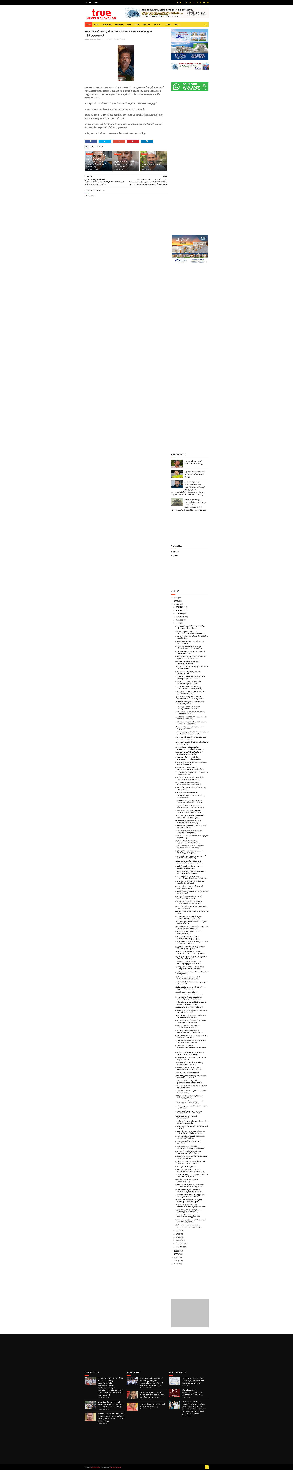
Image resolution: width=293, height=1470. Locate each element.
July (178, 623)
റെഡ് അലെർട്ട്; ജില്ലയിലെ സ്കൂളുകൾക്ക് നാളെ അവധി (191, 892)
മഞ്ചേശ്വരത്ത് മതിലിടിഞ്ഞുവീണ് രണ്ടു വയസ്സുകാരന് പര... (191, 1157)
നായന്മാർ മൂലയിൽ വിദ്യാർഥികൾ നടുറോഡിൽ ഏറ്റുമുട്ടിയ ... (189, 753)
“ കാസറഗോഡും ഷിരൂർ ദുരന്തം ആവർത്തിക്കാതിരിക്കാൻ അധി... (188, 811)
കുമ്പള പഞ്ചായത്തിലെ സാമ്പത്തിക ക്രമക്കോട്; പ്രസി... (190, 712)
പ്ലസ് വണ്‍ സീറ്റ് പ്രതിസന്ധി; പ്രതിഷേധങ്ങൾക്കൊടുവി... (187, 1026)
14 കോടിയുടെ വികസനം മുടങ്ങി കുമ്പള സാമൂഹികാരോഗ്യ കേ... (191, 1016)
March (179, 1240)
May (177, 1234)
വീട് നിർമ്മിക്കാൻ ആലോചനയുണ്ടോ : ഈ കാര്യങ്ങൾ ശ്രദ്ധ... (191, 942)
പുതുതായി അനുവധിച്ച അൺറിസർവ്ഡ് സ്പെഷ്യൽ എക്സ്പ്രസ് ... (191, 1175)
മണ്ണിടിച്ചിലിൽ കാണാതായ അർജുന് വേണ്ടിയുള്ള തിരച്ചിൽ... (189, 851)
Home (86, 2)
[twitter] (180, 2)
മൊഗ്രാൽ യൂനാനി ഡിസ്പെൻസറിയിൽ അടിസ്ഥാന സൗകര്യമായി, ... (191, 733)
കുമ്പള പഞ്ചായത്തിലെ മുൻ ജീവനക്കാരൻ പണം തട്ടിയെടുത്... (189, 783)
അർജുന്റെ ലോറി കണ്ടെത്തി (186, 792)
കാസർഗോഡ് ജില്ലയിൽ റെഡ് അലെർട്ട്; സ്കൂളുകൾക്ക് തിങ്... (188, 962)
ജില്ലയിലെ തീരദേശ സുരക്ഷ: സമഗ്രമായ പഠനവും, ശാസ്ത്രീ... (189, 1226)
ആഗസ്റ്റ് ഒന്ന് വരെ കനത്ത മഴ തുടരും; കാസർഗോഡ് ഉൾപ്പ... (190, 692)
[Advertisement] (198, 76)
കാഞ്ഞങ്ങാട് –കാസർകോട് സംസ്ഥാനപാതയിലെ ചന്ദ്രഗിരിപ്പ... (190, 768)
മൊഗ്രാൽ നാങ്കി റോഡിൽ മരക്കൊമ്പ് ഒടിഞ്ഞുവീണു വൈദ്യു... (190, 857)
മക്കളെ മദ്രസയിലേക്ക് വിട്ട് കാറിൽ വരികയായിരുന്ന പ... (189, 887)
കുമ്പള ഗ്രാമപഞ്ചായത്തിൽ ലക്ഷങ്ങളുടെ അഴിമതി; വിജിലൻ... (189, 748)
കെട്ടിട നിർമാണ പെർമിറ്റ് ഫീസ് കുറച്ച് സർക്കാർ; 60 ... (190, 788)
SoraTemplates (95, 1467)
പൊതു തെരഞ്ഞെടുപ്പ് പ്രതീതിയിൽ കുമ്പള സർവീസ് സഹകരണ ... (189, 967)
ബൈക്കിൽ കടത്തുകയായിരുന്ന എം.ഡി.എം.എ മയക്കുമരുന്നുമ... (189, 1068)
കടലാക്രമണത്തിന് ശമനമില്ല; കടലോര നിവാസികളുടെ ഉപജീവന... (191, 927)
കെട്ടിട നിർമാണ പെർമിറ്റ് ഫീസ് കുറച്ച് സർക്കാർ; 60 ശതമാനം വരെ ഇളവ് (193, 1380)
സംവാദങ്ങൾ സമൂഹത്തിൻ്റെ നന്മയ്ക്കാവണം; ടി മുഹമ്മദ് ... (188, 758)
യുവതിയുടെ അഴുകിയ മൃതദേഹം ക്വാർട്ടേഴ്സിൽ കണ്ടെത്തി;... (188, 1210)
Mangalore (107, 24)
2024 (176, 604)
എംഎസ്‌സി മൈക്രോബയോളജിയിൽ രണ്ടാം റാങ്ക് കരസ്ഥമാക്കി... (190, 1041)
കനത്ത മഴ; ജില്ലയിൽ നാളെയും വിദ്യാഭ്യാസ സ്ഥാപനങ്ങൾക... (189, 647)
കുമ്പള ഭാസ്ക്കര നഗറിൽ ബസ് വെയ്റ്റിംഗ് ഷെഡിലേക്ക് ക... (191, 922)
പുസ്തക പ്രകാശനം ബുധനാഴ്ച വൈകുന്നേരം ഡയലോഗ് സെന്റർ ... (190, 806)
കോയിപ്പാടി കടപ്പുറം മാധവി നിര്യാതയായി (186, 1117)
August (179, 620)
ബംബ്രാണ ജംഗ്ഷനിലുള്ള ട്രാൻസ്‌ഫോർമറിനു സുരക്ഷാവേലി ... (191, 1205)
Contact (96, 2)
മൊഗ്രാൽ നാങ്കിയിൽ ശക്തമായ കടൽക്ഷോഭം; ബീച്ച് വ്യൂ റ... (188, 1152)
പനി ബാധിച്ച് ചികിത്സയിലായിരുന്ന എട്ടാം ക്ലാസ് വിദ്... (191, 983)
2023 (176, 1251)
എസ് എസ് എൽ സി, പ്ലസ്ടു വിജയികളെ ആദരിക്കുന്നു (191, 743)
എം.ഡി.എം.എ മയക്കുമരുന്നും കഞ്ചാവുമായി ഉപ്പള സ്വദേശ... (189, 1031)
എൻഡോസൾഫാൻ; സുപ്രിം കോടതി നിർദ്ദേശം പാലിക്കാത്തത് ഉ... (190, 1162)
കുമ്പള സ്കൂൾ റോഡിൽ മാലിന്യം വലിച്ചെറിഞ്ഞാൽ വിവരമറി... (188, 707)
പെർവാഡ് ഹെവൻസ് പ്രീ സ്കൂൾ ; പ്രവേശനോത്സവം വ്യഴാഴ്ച (188, 917)
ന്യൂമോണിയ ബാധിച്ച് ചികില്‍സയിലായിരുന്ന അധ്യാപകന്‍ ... (191, 1047)
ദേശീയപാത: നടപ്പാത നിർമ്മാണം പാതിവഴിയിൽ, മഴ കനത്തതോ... (188, 902)
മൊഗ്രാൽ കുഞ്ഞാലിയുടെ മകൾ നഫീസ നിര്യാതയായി (188, 897)
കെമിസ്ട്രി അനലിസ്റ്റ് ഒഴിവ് (185, 1166)
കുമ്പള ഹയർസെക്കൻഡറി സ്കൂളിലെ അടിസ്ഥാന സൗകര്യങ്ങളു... (189, 846)
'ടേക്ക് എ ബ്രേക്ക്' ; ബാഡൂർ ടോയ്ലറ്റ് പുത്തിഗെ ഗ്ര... (190, 796)
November (180, 610)
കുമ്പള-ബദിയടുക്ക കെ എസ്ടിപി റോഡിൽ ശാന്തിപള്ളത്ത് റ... (191, 667)
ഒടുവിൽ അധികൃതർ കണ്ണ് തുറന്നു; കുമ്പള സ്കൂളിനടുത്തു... (189, 867)
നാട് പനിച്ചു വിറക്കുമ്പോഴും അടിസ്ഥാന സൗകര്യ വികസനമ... (190, 1076)
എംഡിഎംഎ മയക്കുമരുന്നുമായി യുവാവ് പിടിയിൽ (191, 1127)
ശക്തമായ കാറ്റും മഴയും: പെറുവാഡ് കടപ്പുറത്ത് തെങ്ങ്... (190, 652)
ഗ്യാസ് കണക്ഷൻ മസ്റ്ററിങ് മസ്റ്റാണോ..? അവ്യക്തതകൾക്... (191, 1036)
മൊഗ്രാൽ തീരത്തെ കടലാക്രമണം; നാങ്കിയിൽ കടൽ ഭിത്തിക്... (189, 1053)
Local (96, 24)
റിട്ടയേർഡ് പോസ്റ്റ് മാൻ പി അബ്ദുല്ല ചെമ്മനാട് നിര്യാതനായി (125, 164)
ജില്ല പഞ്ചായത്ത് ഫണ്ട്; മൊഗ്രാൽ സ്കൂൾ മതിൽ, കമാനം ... (190, 988)
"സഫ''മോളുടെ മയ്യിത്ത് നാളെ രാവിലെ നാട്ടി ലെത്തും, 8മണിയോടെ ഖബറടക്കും (153, 1395)
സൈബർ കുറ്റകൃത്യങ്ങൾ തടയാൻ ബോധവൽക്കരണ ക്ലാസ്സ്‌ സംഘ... (190, 1185)
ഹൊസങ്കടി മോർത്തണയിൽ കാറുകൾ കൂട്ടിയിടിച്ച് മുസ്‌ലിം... (190, 1221)
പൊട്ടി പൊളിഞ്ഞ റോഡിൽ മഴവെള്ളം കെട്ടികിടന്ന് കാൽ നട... (190, 1137)
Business (176, 552)
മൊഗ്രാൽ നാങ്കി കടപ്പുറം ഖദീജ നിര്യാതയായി (188, 672)
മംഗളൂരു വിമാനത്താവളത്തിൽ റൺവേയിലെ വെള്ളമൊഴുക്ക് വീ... (189, 1215)
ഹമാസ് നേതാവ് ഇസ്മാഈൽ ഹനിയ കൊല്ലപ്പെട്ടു (189, 642)
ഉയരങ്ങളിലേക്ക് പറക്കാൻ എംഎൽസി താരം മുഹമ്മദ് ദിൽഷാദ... (190, 872)
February (180, 1243)
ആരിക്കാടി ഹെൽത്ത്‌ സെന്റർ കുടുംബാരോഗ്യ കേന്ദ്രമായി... (188, 841)
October (179, 613)
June (178, 1230)
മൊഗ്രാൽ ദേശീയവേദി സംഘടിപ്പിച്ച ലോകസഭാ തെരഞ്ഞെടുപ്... (189, 778)
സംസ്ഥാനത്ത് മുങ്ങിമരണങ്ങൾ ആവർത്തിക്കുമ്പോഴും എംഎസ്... (189, 1190)
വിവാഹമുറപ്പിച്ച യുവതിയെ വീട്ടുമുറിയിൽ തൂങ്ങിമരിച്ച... (191, 637)
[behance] (193, 2)
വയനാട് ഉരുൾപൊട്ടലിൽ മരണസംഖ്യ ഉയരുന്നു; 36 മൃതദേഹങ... (191, 657)
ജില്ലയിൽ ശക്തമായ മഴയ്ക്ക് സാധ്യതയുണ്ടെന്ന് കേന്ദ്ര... (187, 978)
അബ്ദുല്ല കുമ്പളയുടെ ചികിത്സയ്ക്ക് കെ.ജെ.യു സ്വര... (189, 702)
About (90, 2)
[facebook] (177, 2)
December (180, 607)
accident (89, 154)
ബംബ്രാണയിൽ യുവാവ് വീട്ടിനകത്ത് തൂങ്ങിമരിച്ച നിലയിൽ (190, 882)
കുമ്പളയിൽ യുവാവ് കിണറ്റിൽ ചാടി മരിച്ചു (193, 462)
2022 (176, 1254)
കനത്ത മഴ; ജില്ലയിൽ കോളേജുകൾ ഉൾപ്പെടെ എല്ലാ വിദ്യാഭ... (190, 677)
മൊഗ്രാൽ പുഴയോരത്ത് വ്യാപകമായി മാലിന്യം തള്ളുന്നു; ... (190, 717)
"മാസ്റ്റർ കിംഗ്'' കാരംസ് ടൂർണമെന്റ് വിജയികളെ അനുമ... (189, 1096)
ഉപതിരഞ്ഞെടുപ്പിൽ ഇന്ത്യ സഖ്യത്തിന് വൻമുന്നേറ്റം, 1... (191, 972)
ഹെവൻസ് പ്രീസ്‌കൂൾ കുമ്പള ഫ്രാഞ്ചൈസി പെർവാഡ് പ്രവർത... (191, 877)
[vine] (197, 2)
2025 (176, 601)
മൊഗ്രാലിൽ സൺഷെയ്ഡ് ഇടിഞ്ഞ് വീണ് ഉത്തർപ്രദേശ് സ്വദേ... (190, 1195)
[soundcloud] (207, 2)
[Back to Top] (207, 1467)
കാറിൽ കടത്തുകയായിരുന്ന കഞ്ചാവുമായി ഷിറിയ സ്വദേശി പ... (191, 993)
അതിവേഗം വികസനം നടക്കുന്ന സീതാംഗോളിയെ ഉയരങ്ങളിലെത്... (190, 952)
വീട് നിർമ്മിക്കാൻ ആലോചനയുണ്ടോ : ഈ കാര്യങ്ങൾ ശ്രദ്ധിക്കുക (192, 1392)
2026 (176, 597)
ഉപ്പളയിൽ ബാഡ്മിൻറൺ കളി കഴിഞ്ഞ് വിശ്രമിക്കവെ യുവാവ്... (190, 947)
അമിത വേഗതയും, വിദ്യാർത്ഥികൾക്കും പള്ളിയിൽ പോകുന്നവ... (191, 722)
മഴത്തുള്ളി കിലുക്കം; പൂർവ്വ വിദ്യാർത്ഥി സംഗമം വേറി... (191, 1091)
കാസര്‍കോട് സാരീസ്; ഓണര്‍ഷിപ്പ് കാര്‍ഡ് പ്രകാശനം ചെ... (189, 1063)
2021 (176, 1257)
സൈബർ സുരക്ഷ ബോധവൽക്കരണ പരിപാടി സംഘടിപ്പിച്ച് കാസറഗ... (190, 1132)
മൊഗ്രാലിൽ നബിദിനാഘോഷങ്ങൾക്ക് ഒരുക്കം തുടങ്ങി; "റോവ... (190, 738)
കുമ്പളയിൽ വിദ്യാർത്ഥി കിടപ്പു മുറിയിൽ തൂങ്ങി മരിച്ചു (194, 474)
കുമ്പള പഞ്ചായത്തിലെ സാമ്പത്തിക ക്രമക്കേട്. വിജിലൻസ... (190, 627)
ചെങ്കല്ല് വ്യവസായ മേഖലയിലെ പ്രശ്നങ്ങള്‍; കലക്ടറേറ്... (189, 831)
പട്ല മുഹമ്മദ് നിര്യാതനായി (187, 1072)
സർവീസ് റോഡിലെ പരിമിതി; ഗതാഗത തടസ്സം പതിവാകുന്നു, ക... (190, 1003)
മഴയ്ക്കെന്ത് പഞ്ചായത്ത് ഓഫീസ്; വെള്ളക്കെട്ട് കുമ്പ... (189, 932)
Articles (146, 24)
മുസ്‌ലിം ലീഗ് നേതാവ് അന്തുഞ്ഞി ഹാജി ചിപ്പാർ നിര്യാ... (191, 1058)
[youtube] (200, 2)
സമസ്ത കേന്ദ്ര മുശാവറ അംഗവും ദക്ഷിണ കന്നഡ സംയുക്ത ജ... (188, 1112)
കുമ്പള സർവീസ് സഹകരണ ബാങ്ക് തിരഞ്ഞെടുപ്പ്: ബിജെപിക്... (189, 1101)
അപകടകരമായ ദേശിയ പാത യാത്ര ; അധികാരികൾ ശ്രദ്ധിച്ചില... (190, 816)
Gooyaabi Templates (115, 1467)
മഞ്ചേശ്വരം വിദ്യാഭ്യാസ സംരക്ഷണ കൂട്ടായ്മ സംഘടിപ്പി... (191, 1011)
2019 (176, 1264)
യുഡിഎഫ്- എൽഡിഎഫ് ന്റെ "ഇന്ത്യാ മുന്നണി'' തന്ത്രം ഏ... (191, 957)
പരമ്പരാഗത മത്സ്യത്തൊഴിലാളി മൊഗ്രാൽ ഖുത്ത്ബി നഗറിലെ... (189, 862)
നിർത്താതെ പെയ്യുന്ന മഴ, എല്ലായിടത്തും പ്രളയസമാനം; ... (190, 632)
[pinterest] (204, 2)
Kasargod (119, 24)
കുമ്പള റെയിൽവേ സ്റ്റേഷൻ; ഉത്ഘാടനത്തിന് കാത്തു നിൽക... (189, 1081)
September (180, 616)
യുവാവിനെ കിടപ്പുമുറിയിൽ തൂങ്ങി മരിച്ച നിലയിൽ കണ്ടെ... (191, 907)
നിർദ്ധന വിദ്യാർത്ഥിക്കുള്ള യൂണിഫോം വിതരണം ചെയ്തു (191, 763)
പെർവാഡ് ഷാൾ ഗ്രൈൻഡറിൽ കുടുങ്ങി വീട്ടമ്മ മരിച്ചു (191, 836)
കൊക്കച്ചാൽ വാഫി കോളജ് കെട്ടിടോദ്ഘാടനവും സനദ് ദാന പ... (190, 1147)
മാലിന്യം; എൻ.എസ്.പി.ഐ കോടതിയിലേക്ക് (186, 1180)
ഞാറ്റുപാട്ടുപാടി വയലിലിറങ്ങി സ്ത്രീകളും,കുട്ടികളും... (187, 662)
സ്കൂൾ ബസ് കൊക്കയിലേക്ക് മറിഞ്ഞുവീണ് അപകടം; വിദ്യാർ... (191, 1122)
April (178, 1237)
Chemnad (117, 154)
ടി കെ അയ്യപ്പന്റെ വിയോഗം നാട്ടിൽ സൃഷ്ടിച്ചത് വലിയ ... (190, 728)
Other (137, 24)
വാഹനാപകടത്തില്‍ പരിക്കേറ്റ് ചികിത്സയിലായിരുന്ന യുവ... (187, 937)
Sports (177, 24)
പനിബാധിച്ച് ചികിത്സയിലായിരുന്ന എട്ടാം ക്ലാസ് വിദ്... (191, 1106)
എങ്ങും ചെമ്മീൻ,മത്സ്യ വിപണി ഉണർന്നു (188, 1142)
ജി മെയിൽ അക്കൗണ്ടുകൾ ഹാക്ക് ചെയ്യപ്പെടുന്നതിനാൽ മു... (188, 821)
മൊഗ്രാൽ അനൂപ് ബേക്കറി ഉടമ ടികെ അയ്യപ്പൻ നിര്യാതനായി (190, 1021)
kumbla (144, 154)
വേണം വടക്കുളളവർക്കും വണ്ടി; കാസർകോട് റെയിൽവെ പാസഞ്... (190, 1170)
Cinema (168, 24)
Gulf (129, 24)
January (179, 1246)
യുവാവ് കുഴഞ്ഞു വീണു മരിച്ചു (152, 165)
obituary (122, 39)
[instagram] (186, 2)
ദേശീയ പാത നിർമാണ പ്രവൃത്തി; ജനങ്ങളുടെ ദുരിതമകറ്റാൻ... (188, 1200)
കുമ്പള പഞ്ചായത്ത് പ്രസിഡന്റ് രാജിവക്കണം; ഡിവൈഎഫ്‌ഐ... (189, 687)
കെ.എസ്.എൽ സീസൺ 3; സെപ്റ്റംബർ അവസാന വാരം (191, 1086)
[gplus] (190, 2)
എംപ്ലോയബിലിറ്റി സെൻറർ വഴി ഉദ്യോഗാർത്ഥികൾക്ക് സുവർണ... (189, 697)
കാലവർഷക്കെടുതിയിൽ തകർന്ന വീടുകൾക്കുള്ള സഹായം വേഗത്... (189, 801)
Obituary (157, 24)
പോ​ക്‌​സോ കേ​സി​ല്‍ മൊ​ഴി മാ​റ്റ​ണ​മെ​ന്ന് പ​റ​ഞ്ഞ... (191, 912)
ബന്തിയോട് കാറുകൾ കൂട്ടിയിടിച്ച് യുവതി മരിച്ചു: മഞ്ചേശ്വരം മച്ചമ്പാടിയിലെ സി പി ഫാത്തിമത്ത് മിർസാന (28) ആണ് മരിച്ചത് (188, 504)
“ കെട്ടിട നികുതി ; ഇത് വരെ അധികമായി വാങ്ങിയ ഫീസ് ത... (191, 773)
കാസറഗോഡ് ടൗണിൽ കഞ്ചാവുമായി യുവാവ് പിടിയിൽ (190, 826)
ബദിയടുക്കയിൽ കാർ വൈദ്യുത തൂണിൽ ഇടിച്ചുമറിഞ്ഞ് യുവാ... (188, 998)
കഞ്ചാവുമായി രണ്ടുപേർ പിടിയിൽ (189, 1007)
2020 (176, 1260)
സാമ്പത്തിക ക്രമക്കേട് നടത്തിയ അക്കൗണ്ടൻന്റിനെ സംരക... (188, 682)
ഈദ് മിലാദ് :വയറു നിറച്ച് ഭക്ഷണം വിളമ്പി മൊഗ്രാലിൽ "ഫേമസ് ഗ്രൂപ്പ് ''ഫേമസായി (110, 1404)
